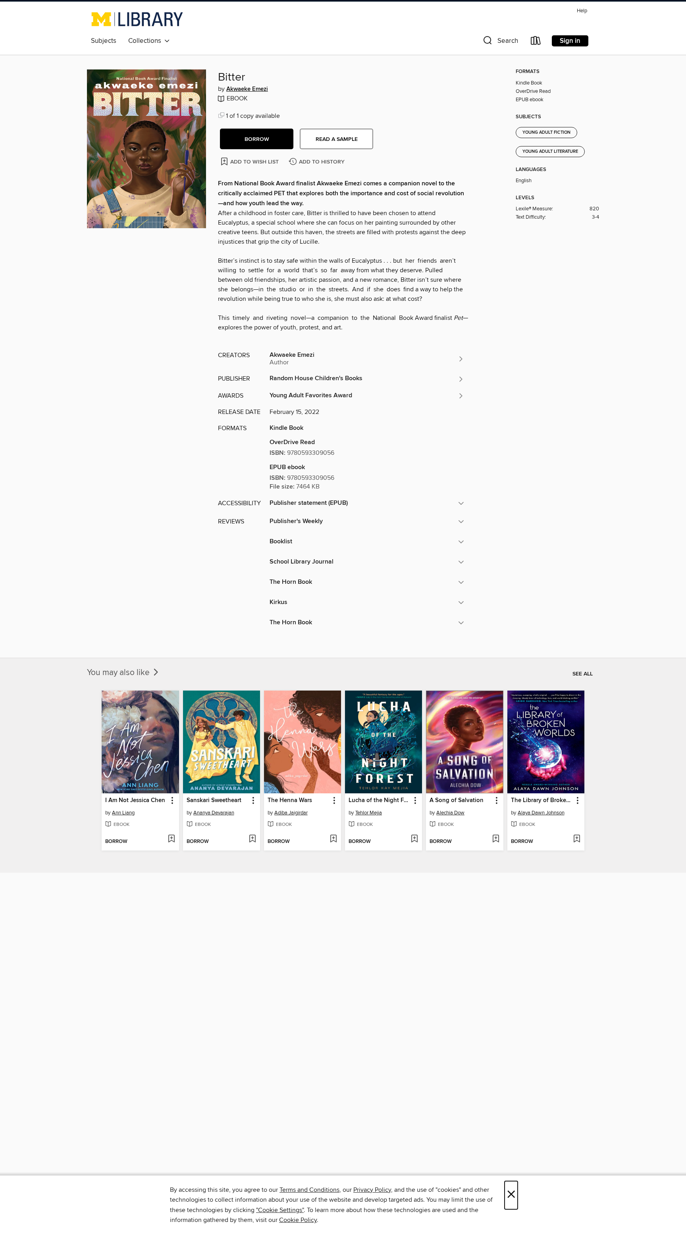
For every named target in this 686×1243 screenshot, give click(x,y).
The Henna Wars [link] (290, 800)
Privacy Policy (372, 1190)
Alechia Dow (450, 813)
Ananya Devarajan (213, 813)
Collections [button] (146, 41)
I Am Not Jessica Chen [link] (135, 800)
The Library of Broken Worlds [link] (542, 800)
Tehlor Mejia (368, 813)
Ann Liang (123, 813)
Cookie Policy (298, 1220)
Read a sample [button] (337, 139)
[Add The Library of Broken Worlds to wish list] (577, 839)
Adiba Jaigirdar (291, 813)
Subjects (103, 41)
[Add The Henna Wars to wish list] (333, 839)
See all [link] (582, 673)
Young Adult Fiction (546, 132)
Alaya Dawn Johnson (541, 813)
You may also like (119, 673)
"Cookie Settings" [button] (280, 1210)
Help (582, 11)
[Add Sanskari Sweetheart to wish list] (252, 839)
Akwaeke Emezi (247, 89)
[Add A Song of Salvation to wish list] (496, 839)
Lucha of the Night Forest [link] (380, 800)
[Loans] (536, 42)
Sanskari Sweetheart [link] (214, 800)
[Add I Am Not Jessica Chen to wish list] (171, 839)
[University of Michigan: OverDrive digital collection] (137, 19)
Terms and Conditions (309, 1190)
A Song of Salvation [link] (457, 800)
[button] (500, 42)
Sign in (570, 41)
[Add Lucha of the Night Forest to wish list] (414, 839)
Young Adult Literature (550, 151)
